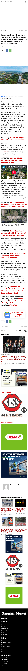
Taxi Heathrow (6, 392)
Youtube (6, 659)
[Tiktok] (2, 663)
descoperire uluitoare (13, 96)
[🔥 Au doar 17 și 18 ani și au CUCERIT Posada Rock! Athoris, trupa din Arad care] (14, 344)
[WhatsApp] (10, 50)
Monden (2, 354)
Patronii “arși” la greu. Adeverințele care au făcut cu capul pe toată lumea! (14, 256)
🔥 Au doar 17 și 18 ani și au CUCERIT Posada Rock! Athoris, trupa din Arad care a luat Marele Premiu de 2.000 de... (13, 358)
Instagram (6, 661)
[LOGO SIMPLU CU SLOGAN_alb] (14, 418)
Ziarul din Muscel (7, 46)
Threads (6, 665)
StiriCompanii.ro (7, 423)
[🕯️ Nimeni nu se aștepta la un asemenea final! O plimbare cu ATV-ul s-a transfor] (21, 503)
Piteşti (22, 96)
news (19, 96)
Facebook (21, 299)
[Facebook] (7, 50)
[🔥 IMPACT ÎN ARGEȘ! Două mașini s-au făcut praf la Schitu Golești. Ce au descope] (7, 521)
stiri (10, 98)
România (3, 98)
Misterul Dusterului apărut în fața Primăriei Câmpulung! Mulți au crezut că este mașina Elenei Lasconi (7, 511)
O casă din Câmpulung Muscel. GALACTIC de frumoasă (5, 329)
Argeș (7, 96)
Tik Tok (11, 303)
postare (5, 152)
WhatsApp (13, 305)
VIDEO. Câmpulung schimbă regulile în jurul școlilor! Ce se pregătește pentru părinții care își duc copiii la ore (21, 529)
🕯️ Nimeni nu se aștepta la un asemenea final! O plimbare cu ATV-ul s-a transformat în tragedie (20, 510)
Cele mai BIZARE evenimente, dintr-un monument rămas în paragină (13, 160)
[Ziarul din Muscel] (2, 47)
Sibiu (7, 98)
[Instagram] (2, 661)
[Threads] (2, 665)
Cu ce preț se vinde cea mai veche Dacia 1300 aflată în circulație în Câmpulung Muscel (14, 204)
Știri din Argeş (3, 30)
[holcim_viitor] (14, 478)
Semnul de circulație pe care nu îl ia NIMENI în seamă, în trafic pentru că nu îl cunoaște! (14, 233)
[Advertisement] (14, 16)
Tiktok (5, 663)
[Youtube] (2, 660)
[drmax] (14, 451)
